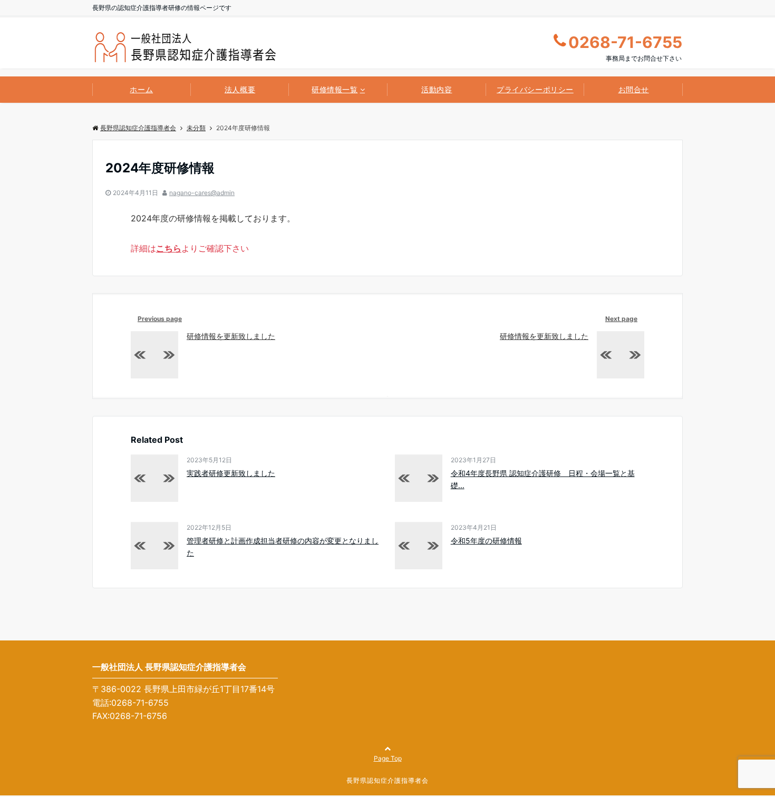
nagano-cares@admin (202, 193)
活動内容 (436, 89)
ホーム (141, 89)
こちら (168, 248)
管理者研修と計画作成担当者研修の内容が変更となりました (283, 546)
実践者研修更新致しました (231, 473)
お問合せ (633, 89)
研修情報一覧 (334, 89)
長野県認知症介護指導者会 (138, 128)
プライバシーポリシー (535, 89)
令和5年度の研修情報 (486, 540)
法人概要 (240, 89)
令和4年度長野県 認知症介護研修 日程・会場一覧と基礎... (543, 479)
